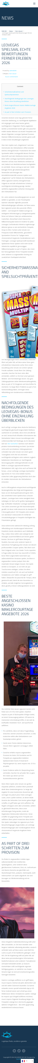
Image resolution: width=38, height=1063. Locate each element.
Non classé (12, 74)
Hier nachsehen (12, 444)
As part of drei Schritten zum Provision (18, 112)
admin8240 (12, 70)
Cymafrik (19, 1059)
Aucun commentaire (11, 77)
